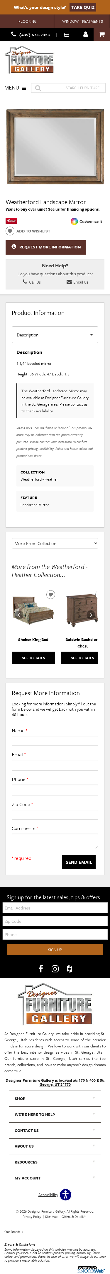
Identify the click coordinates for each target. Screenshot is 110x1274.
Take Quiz (82, 7)
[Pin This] (11, 222)
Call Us (34, 282)
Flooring (27, 21)
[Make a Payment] (67, 34)
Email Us (80, 282)
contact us (79, 404)
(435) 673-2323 (34, 35)
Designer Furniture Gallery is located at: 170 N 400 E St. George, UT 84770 (55, 1082)
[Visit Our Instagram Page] (55, 969)
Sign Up (55, 950)
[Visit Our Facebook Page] (41, 969)
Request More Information (50, 247)
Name (19, 730)
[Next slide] (91, 615)
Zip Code (22, 804)
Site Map (51, 1216)
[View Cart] (102, 35)
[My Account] (85, 35)
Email (19, 754)
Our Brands (13, 1231)
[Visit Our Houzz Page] (69, 969)
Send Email (79, 862)
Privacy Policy (32, 1216)
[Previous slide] (19, 615)
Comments (25, 828)
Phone (20, 779)
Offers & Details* (74, 1216)
